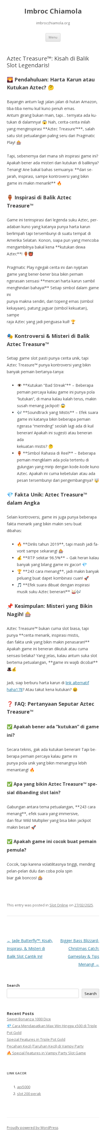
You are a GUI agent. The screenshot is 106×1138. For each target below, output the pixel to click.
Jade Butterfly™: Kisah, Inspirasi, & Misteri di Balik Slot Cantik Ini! (30, 948)
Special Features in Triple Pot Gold (36, 1039)
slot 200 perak (29, 1093)
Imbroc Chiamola (53, 11)
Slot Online (58, 905)
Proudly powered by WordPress (32, 1127)
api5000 (23, 1086)
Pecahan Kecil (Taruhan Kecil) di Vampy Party (45, 1046)
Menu (53, 37)
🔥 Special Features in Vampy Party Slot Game (46, 1052)
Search (13, 985)
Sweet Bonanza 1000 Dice (29, 1019)
